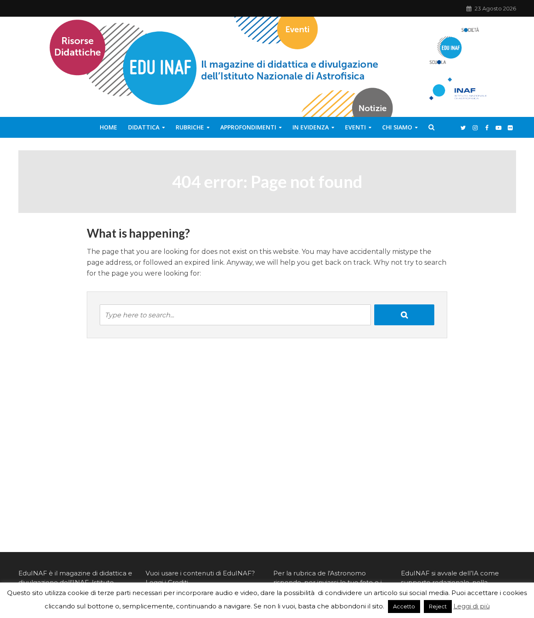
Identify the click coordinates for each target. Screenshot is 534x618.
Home (108, 127)
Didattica (143, 127)
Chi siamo (397, 127)
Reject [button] (438, 606)
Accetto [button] (404, 606)
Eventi (355, 127)
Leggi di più (471, 606)
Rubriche (190, 127)
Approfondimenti (248, 127)
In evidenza (310, 127)
